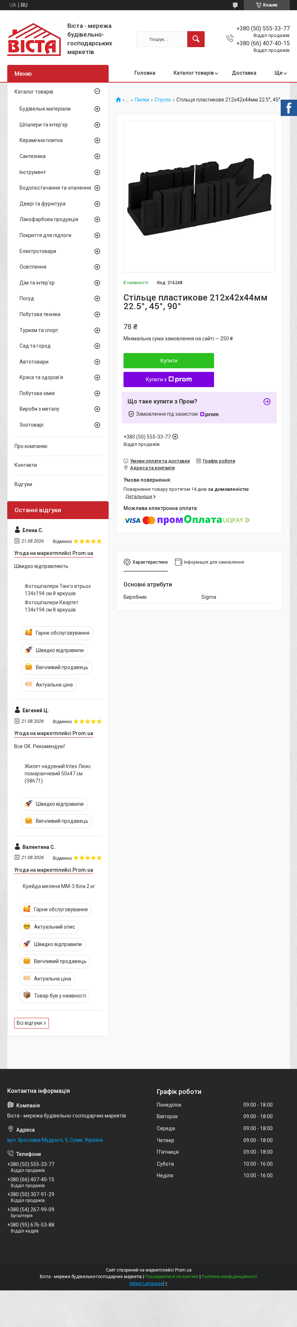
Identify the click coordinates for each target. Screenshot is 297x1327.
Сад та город (35, 346)
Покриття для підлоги (45, 235)
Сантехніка (33, 156)
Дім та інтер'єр (37, 283)
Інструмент (33, 172)
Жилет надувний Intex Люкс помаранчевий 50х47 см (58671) (58, 773)
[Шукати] (196, 39)
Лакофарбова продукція (49, 219)
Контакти (25, 465)
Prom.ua (183, 1270)
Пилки (142, 100)
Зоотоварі (31, 425)
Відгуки (23, 484)
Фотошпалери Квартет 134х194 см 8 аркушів (52, 606)
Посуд (27, 298)
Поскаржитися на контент (171, 1276)
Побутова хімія (37, 393)
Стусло (162, 100)
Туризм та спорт (39, 330)
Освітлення (33, 267)
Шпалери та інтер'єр (44, 125)
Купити (168, 361)
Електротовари (38, 251)
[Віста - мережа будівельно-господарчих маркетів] (34, 39)
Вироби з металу (39, 409)
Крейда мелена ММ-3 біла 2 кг (59, 886)
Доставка (244, 73)
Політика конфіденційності (229, 1276)
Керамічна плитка (41, 140)
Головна (144, 73)
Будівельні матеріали (45, 109)
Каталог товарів (193, 73)
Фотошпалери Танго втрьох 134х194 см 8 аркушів (58, 589)
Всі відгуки (29, 1023)
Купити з (156, 379)
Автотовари (34, 362)
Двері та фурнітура (43, 204)
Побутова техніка (40, 314)
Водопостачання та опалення (55, 188)
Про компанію (30, 446)
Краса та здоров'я (41, 377)
